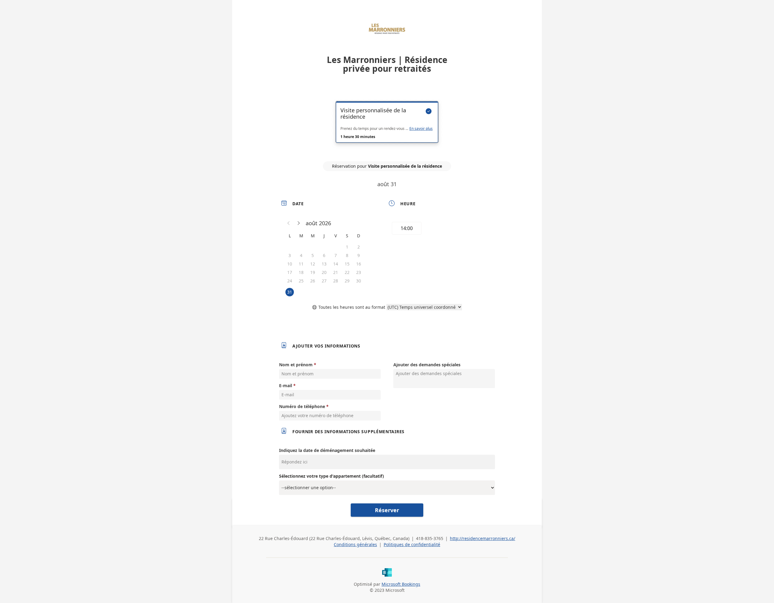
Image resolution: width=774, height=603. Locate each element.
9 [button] (358, 255)
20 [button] (324, 272)
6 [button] (324, 255)
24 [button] (289, 281)
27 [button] (324, 281)
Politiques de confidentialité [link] (412, 544)
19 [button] (312, 272)
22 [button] (347, 272)
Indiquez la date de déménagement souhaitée (327, 450)
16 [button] (358, 264)
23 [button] (358, 272)
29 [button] (347, 281)
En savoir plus (421, 129)
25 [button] (301, 281)
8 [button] (347, 255)
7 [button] (335, 255)
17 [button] (289, 272)
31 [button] (289, 292)
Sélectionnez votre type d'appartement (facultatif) (331, 476)
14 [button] (335, 264)
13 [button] (324, 264)
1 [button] (347, 247)
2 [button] (358, 247)
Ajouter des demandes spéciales (426, 364)
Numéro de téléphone (302, 406)
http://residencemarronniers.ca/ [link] (482, 538)
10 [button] (289, 264)
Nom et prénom (296, 364)
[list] (387, 127)
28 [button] (335, 281)
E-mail (285, 385)
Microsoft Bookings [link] (401, 584)
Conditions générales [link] (355, 544)
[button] (289, 223)
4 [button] (301, 255)
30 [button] (358, 281)
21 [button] (335, 272)
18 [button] (301, 272)
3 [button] (289, 255)
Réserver (387, 510)
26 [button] (312, 281)
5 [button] (312, 255)
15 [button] (347, 264)
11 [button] (301, 264)
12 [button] (312, 264)
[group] (440, 229)
